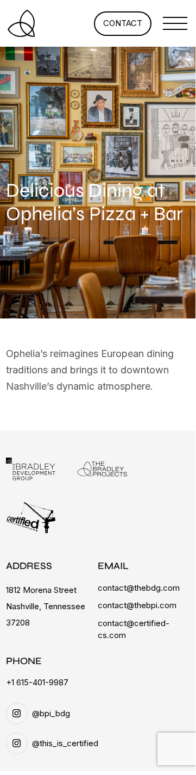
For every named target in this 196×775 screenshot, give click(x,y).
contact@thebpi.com (137, 605)
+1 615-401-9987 (37, 682)
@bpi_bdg (51, 713)
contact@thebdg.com (139, 588)
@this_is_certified (65, 743)
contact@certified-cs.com (133, 629)
